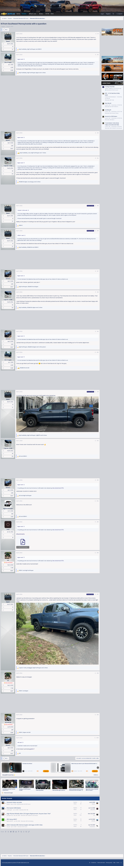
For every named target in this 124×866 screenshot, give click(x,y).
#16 (98, 552)
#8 (98, 292)
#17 (98, 594)
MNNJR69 (92, 809)
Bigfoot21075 (10, 821)
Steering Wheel (39, 790)
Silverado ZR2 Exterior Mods (111, 113)
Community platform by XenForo (15, 862)
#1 (98, 33)
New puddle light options (59, 790)
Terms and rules (101, 862)
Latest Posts (106, 83)
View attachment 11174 (58, 488)
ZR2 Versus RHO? (12, 819)
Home (18, 14)
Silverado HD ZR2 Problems (111, 106)
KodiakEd (75, 771)
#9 (98, 331)
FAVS (52, 14)
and (24, 368)
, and (30, 49)
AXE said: (20, 742)
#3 (98, 133)
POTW (47, 14)
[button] (27, 13)
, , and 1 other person (32, 347)
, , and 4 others (32, 72)
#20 (97, 737)
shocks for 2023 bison (111, 116)
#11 (98, 391)
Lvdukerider (92, 826)
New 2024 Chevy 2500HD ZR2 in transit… (92, 790)
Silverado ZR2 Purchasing (27, 821)
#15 (98, 522)
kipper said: (20, 59)
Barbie (8, 804)
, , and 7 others (33, 152)
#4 (98, 158)
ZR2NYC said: (21, 235)
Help (114, 862)
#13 (98, 480)
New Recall (108, 103)
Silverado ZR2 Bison (109, 119)
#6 (98, 230)
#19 (98, 714)
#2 (98, 54)
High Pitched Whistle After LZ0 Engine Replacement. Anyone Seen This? (29, 814)
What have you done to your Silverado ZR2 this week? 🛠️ (84, 763)
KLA (94, 815)
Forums (24, 14)
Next (6, 29)
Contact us (93, 862)
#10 (98, 352)
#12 (98, 440)
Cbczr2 (8, 826)
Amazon (46, 771)
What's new (32, 14)
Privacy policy (109, 862)
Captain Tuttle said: (22, 210)
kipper (3, 26)
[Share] (96, 34)
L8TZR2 (93, 821)
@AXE (32, 749)
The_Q (26, 771)
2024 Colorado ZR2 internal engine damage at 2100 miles (24, 825)
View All (96, 775)
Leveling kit (108, 110)
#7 (98, 271)
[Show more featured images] (97, 783)
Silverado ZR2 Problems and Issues (29, 815)
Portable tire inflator (27, 763)
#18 (98, 673)
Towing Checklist (110, 87)
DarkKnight (9, 810)
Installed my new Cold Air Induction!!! (9, 790)
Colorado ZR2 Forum (22, 826)
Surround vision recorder (14, 802)
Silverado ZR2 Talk (23, 810)
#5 (98, 205)
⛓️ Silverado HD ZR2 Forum (23, 804)
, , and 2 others (29, 182)
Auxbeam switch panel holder (24, 790)
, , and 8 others (33, 435)
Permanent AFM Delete (14, 808)
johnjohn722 (10, 815)
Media (41, 14)
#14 (98, 501)
